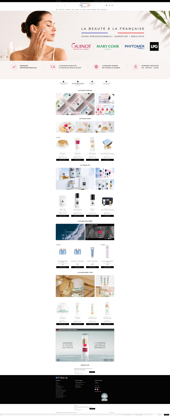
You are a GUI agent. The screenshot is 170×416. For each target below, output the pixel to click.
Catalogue (57, 383)
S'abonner (92, 408)
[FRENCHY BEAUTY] (85, 5)
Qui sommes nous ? (58, 385)
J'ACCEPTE (166, 414)
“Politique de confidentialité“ (138, 414)
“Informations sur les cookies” (127, 414)
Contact (57, 384)
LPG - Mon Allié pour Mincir (59, 397)
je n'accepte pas (159, 414)
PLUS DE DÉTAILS (92, 159)
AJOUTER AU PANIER (62, 159)
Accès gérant (112, 412)
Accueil (57, 382)
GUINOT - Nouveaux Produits (60, 392)
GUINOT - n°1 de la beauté (59, 393)
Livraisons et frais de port (59, 389)
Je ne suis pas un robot (79, 373)
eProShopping (74, 412)
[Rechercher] (64, 5)
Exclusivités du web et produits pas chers (61, 390)
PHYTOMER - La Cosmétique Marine (60, 391)
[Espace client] (109, 5)
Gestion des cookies (77, 385)
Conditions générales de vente (60, 386)
